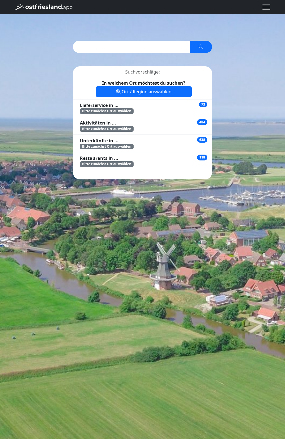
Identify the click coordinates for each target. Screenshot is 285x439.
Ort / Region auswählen (146, 92)
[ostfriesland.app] (43, 6)
